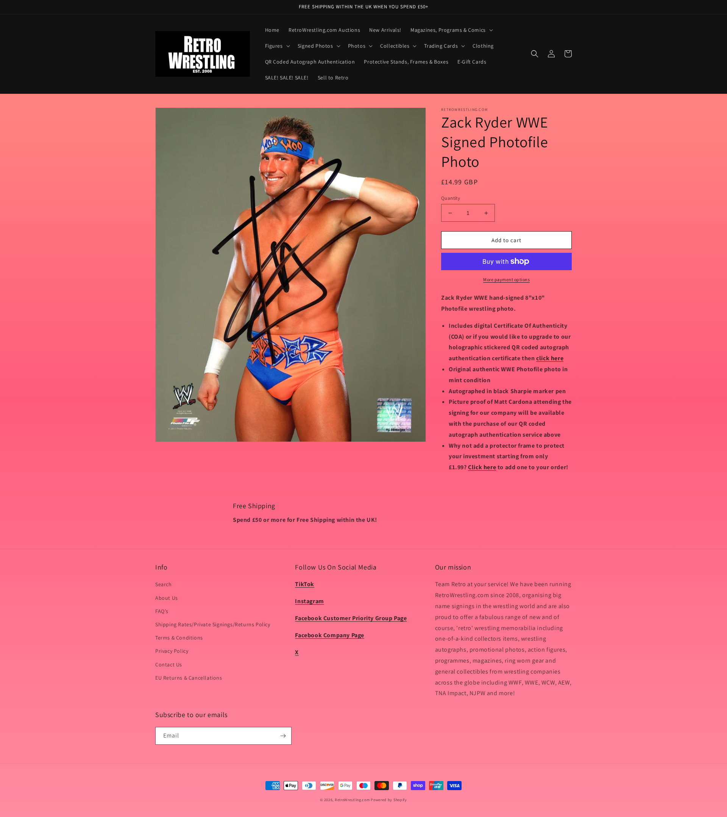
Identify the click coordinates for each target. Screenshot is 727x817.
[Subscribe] (283, 736)
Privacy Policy (171, 650)
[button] (451, 30)
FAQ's (161, 611)
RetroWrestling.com (352, 799)
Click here (482, 467)
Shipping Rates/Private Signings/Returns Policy (212, 624)
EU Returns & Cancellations (188, 677)
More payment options (506, 279)
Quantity (450, 198)
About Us (166, 597)
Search (163, 584)
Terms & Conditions (179, 637)
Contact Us (168, 664)
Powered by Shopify (389, 799)
